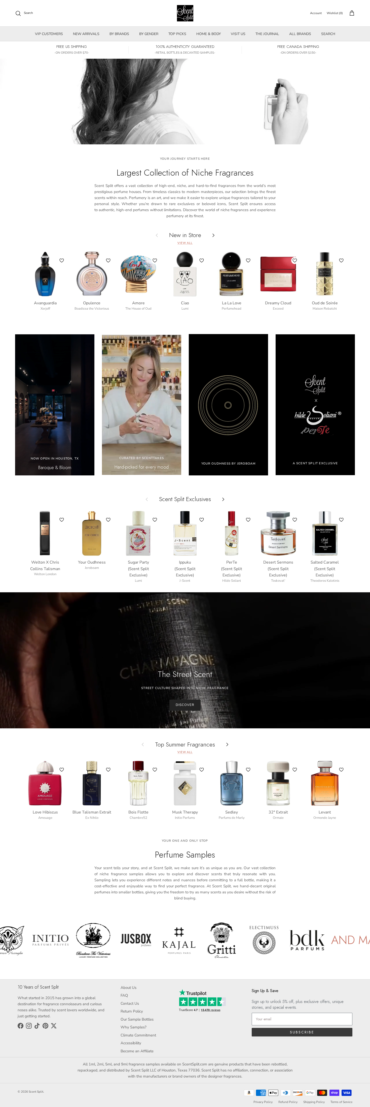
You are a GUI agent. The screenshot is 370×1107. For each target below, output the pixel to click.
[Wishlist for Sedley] (248, 769)
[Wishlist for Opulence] (108, 260)
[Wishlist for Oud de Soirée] (341, 260)
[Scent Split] (185, 13)
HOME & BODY (208, 33)
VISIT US (238, 33)
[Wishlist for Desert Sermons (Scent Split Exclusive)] (294, 519)
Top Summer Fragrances (185, 744)
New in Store (185, 235)
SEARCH (328, 33)
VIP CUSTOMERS (49, 33)
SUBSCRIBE (302, 1032)
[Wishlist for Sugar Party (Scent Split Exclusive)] (154, 519)
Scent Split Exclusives (185, 499)
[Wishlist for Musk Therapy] (201, 769)
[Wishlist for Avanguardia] (61, 260)
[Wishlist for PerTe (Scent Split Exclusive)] (248, 519)
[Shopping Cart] (351, 13)
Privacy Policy (263, 1102)
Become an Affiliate (137, 1051)
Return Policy (132, 1011)
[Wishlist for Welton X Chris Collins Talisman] (61, 519)
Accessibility (131, 1043)
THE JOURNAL (267, 33)
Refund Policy (288, 1102)
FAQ (124, 995)
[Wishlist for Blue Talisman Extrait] (108, 769)
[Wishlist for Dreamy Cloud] (294, 260)
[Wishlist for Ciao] (201, 260)
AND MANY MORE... (260, 940)
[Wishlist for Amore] (154, 260)
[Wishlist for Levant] (341, 769)
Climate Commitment (138, 1035)
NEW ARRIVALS (86, 33)
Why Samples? (133, 1027)
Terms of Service (341, 1102)
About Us (128, 987)
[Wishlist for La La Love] (248, 260)
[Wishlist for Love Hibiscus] (61, 769)
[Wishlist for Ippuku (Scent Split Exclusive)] (201, 519)
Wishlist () (335, 13)
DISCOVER (185, 705)
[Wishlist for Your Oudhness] (108, 519)
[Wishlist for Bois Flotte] (154, 769)
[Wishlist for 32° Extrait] (294, 769)
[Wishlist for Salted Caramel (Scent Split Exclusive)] (341, 519)
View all (185, 243)
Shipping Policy (314, 1102)
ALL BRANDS (300, 33)
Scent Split (36, 1092)
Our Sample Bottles (137, 1019)
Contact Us (130, 1003)
